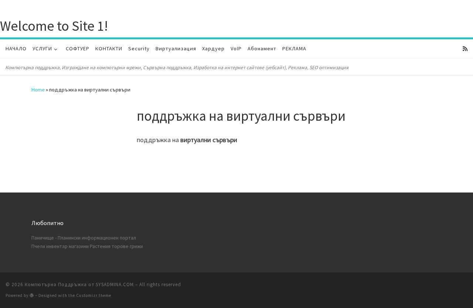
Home (38, 89)
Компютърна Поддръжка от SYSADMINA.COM (79, 284)
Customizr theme (93, 295)
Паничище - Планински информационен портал (83, 238)
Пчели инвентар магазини (60, 246)
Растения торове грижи (116, 246)
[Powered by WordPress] (32, 295)
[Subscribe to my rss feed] (465, 49)
